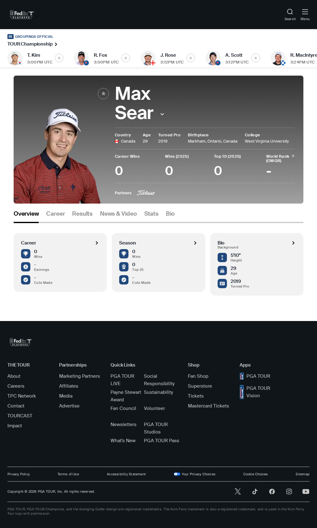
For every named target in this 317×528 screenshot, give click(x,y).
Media (65, 396)
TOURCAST (20, 416)
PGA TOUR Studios (156, 428)
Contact (15, 406)
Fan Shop (198, 376)
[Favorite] (103, 93)
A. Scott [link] (233, 55)
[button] (162, 114)
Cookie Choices (255, 474)
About (13, 376)
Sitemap (303, 474)
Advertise (69, 406)
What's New (123, 441)
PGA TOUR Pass (161, 441)
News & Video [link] (118, 213)
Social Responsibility (159, 380)
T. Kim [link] (33, 55)
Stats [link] (151, 213)
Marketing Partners (79, 376)
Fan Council (123, 408)
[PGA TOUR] (20, 342)
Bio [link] (170, 213)
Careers (15, 386)
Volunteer (154, 408)
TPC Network (21, 396)
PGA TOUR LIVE (122, 380)
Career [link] (55, 213)
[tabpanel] (158, 259)
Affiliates (68, 386)
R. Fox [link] (100, 55)
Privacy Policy (18, 474)
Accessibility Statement (126, 474)
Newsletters (124, 424)
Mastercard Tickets (208, 406)
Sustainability (158, 392)
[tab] (26, 216)
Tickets (196, 396)
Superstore (200, 386)
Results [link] (82, 213)
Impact (14, 426)
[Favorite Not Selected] (59, 58)
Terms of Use (68, 474)
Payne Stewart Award (126, 396)
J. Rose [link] (168, 55)
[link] (22, 14)
